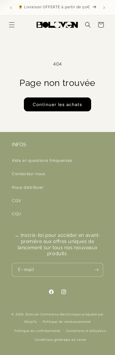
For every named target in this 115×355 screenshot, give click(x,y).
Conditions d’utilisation (86, 331)
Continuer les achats (57, 105)
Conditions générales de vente (60, 340)
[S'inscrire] (96, 270)
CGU (16, 213)
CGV (16, 200)
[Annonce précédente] (10, 7)
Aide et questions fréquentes (42, 160)
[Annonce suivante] (104, 7)
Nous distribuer (28, 187)
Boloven (32, 314)
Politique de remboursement (67, 322)
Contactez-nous (28, 173)
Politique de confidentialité (37, 331)
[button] (11, 24)
